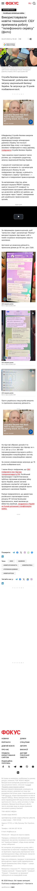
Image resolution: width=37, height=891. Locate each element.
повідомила (6, 150)
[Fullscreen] (33, 254)
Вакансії (24, 749)
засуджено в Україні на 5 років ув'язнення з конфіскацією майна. (18, 506)
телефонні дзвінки (11, 569)
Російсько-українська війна (13, 13)
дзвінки (22, 561)
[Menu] (3, 3)
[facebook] (3, 766)
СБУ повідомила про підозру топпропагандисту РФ (16, 471)
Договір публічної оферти (24, 755)
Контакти (29, 883)
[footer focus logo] (11, 732)
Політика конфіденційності (12, 883)
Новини (5, 738)
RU (29, 3)
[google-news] (32, 766)
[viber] (26, 766)
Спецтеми (24, 742)
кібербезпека (27, 565)
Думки (23, 738)
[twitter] (9, 766)
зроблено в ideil (8, 887)
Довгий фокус (8, 746)
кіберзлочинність (10, 565)
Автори (23, 746)
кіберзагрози (9, 573)
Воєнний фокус (9, 10)
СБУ (12, 561)
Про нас (5, 749)
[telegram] (15, 766)
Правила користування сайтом (8, 755)
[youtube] (20, 766)
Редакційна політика (7, 762)
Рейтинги (6, 742)
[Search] (34, 3)
